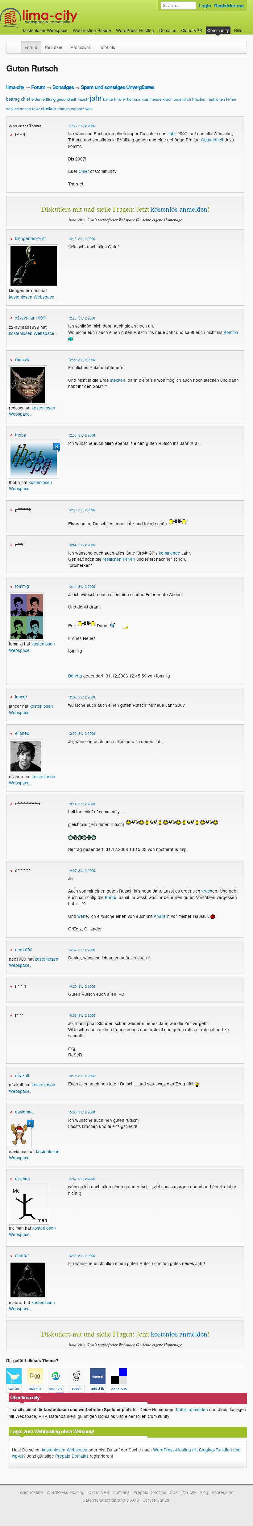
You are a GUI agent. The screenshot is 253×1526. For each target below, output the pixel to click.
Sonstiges (63, 87)
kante (108, 99)
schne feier (30, 109)
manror (22, 1255)
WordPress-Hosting (135, 30)
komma (133, 99)
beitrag (13, 99)
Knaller (160, 916)
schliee (12, 109)
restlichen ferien (222, 99)
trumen (63, 109)
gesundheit (66, 99)
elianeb (22, 733)
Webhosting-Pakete (92, 30)
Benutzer (54, 47)
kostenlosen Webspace (31, 297)
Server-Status (156, 1500)
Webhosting (31, 1492)
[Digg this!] (37, 1390)
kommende (151, 99)
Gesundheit (212, 139)
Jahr (172, 133)
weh (89, 109)
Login (205, 5)
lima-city (15, 87)
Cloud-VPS (191, 30)
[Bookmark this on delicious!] (121, 1390)
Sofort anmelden (192, 1409)
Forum (31, 47)
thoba (20, 435)
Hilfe (238, 30)
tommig (22, 586)
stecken (48, 108)
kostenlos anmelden (179, 209)
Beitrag (75, 676)
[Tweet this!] (16, 1390)
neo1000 (23, 949)
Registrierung (229, 5)
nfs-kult (22, 1075)
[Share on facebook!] (100, 1390)
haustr (83, 99)
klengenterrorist (30, 238)
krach (167, 99)
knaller (120, 99)
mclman (22, 1178)
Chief (84, 171)
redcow (22, 359)
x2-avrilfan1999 (30, 318)
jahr (96, 97)
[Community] (17, 44)
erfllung (49, 99)
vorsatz (77, 109)
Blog (204, 1492)
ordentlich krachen (190, 99)
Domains (167, 30)
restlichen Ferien (119, 559)
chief (25, 99)
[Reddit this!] (79, 1390)
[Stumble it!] (58, 1390)
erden (36, 99)
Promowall (81, 47)
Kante (110, 897)
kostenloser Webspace (45, 30)
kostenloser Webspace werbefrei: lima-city (61, 18)
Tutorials (107, 47)
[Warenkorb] (247, 27)
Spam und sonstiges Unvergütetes (117, 87)
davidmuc (24, 1112)
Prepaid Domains (72, 1456)
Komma (231, 332)
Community (218, 30)
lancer (21, 697)
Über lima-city (183, 1492)
